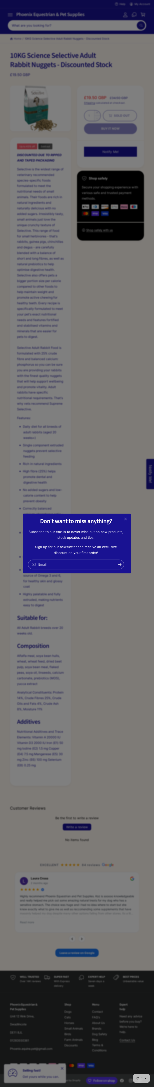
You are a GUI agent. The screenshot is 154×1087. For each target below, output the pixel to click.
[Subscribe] (119, 564)
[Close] (126, 519)
